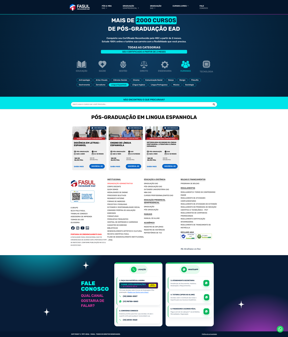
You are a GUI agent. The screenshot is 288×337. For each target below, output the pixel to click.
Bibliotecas (112, 228)
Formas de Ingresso (116, 201)
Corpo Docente (114, 187)
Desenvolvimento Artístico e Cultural (124, 231)
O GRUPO (74, 208)
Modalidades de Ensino (117, 192)
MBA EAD (147, 192)
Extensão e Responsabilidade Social (123, 207)
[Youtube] (82, 228)
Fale (204, 7)
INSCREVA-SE (97, 166)
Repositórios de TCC (153, 233)
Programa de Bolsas (190, 183)
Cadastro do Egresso (117, 225)
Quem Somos (112, 189)
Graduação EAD (151, 183)
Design (182, 80)
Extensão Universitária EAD (156, 189)
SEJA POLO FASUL (78, 211)
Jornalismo (100, 85)
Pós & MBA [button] (107, 7)
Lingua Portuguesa (159, 85)
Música (176, 85)
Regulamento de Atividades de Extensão (199, 204)
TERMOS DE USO (77, 220)
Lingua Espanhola (118, 85)
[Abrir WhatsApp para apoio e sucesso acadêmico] (206, 297)
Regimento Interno (115, 198)
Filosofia (194, 80)
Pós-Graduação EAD (153, 187)
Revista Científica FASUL (118, 234)
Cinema (136, 80)
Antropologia (84, 80)
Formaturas (112, 216)
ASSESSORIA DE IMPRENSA (81, 217)
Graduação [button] (130, 7)
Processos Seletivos (116, 195)
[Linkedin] (87, 228)
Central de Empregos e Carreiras (122, 222)
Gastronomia (84, 85)
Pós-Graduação (151, 210)
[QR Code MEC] (82, 198)
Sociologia (189, 85)
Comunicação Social (153, 80)
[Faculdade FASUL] (80, 7)
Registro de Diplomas (153, 227)
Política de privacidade (209, 334)
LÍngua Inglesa (138, 85)
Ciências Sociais (120, 80)
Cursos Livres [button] (180, 6)
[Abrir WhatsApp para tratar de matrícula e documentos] (206, 283)
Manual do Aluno (152, 218)
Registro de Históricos (154, 230)
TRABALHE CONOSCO (79, 214)
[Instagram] (78, 228)
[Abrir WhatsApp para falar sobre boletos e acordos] (206, 311)
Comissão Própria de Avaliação (121, 210)
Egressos (111, 213)
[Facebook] (73, 228)
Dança (171, 80)
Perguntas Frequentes (117, 219)
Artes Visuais (101, 80)
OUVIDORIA (75, 223)
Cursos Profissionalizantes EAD (158, 195)
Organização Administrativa (120, 183)
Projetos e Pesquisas (117, 204)
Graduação (149, 207)
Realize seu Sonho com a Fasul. (138, 292)
